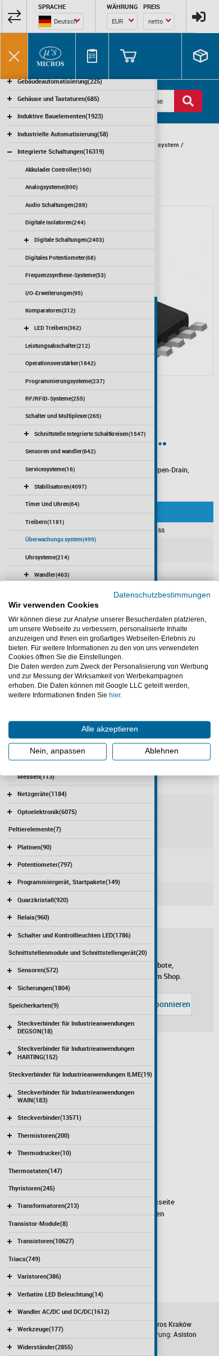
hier (114, 695)
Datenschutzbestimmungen (162, 595)
